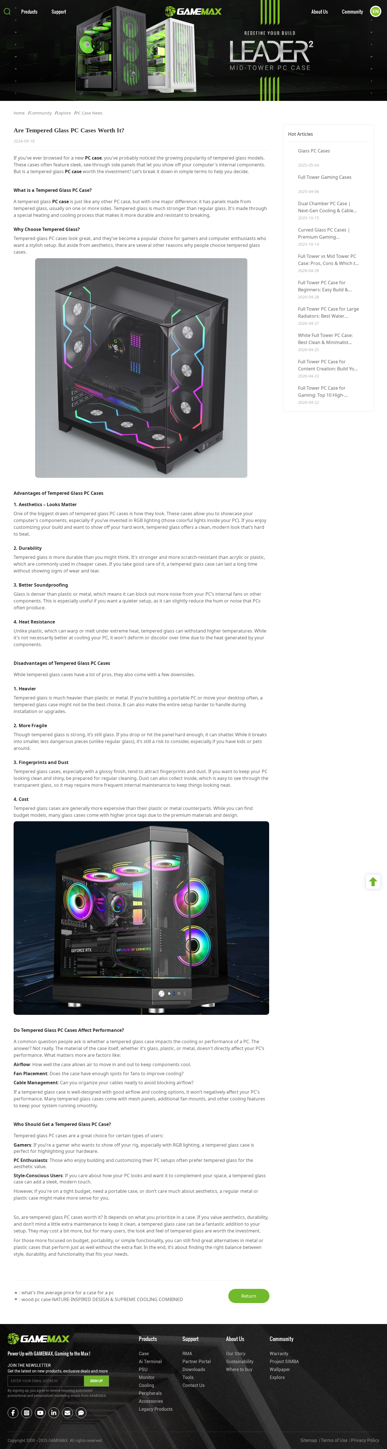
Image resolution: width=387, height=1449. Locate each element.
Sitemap (308, 1440)
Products (29, 11)
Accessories (151, 1401)
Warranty (279, 1353)
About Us (319, 11)
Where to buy (239, 1369)
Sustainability (240, 1361)
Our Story (235, 1353)
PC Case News (89, 113)
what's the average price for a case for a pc (68, 1292)
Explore (64, 113)
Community (352, 11)
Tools (188, 1377)
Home (19, 113)
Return (248, 1296)
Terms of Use (334, 1440)
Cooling (146, 1385)
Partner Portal (196, 1361)
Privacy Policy (365, 1440)
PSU (143, 1369)
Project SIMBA (284, 1361)
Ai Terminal (150, 1361)
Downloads (193, 1369)
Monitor (147, 1377)
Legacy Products (156, 1409)
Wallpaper (280, 1369)
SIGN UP (96, 1381)
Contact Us (193, 1385)
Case (144, 1353)
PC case (93, 158)
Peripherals (150, 1393)
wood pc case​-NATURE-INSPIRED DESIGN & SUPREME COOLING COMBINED (102, 1299)
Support (59, 11)
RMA (187, 1353)
